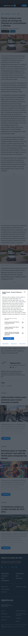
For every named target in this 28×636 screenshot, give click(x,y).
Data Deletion (5, 343)
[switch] (22, 322)
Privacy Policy (22, 343)
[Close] (25, 292)
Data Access (14, 343)
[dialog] (14, 318)
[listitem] (14, 319)
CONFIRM (8, 338)
